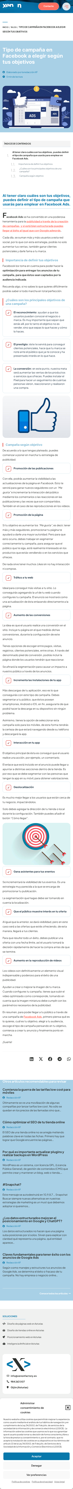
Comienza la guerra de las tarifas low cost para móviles (36, 1090)
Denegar (36, 1465)
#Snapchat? (12, 1184)
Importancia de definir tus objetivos (36, 164)
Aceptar (36, 1456)
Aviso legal (59, 1481)
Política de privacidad (42, 1481)
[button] (68, 1407)
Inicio (6, 27)
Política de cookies (21, 1481)
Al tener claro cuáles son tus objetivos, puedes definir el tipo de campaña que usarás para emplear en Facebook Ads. (40, 155)
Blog (14, 27)
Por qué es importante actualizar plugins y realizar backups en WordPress (33, 1153)
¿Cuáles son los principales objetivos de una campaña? (40, 170)
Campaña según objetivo (31, 176)
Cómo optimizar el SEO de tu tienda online (34, 1122)
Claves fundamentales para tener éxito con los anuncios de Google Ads (36, 1255)
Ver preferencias (36, 1474)
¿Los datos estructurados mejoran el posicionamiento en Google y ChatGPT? (32, 1219)
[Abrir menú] (66, 6)
